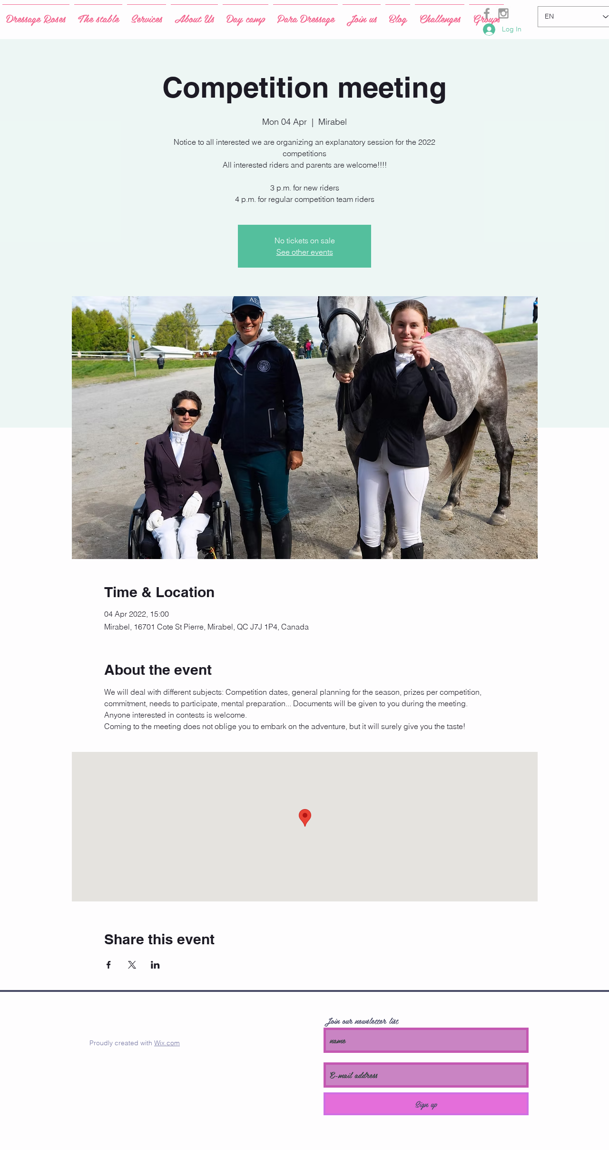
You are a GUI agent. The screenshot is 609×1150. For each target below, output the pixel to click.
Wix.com (167, 1043)
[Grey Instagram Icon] (503, 13)
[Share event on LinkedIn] (155, 965)
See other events (304, 252)
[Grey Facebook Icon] (487, 13)
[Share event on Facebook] (108, 965)
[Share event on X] (132, 965)
